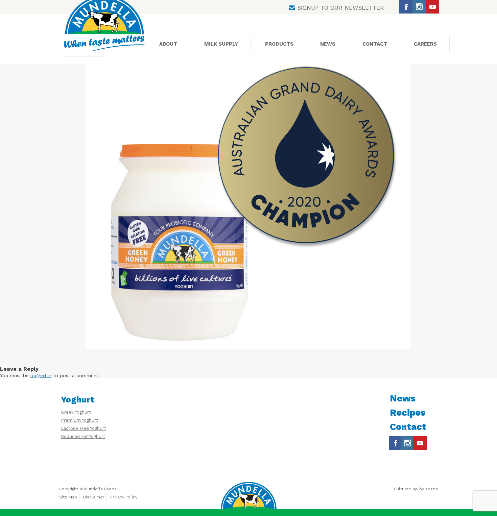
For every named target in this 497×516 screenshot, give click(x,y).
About (168, 44)
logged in (40, 375)
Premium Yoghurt (79, 420)
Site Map (68, 497)
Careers (425, 44)
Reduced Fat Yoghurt (83, 436)
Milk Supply (221, 44)
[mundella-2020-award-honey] (248, 206)
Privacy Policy (123, 497)
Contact (374, 44)
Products (279, 44)
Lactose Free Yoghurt (83, 428)
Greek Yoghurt (76, 412)
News (327, 44)
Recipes (407, 412)
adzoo (431, 489)
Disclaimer (93, 497)
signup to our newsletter (340, 7)
